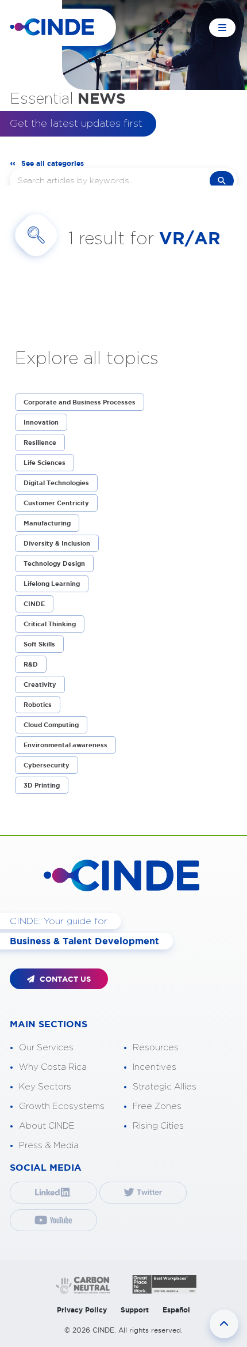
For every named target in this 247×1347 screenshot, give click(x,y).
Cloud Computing (51, 724)
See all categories (52, 163)
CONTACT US (64, 979)
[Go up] (224, 1324)
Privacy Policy (82, 1310)
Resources (156, 1047)
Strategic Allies (164, 1087)
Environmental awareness (65, 744)
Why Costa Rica (53, 1067)
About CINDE (47, 1126)
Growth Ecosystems (62, 1106)
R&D (31, 664)
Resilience (40, 442)
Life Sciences (44, 462)
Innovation (41, 422)
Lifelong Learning (52, 583)
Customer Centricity (56, 503)
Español (176, 1310)
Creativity (40, 684)
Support (135, 1310)
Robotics (38, 704)
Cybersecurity (47, 765)
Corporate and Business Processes (80, 402)
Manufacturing (47, 523)
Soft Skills (39, 644)
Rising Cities (158, 1126)
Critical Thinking (50, 623)
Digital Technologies (56, 482)
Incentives (154, 1067)
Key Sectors (45, 1087)
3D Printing (42, 785)
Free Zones (157, 1106)
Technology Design (54, 563)
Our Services (46, 1047)
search (222, 180)
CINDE (34, 603)
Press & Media (49, 1145)
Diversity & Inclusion (57, 543)
